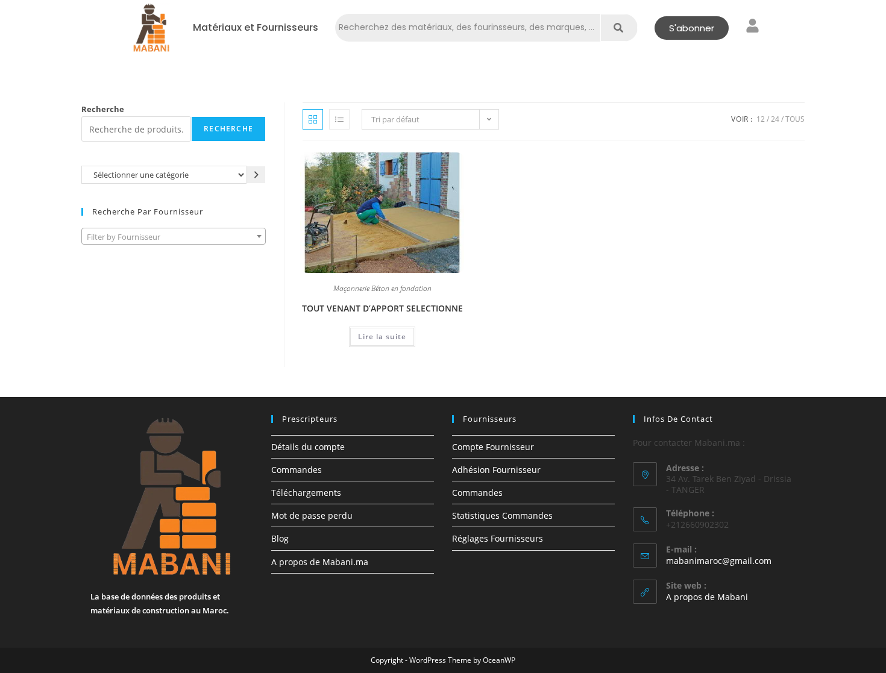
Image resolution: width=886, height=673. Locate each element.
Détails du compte (308, 446)
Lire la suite (382, 336)
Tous (795, 119)
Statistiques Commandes (502, 515)
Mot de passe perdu (312, 515)
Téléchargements (306, 492)
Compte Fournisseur (493, 446)
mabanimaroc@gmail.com (718, 560)
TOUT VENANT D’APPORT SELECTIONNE (382, 308)
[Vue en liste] (339, 119)
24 (775, 119)
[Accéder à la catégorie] (256, 174)
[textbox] (173, 236)
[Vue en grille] (313, 119)
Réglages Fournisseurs (497, 538)
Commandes (296, 469)
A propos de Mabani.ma (319, 562)
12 (760, 119)
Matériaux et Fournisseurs (255, 28)
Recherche (102, 109)
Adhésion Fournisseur (496, 469)
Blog (280, 538)
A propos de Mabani (707, 597)
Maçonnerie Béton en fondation (382, 289)
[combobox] (173, 236)
